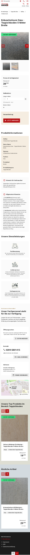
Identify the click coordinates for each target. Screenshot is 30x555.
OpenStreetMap (24, 394)
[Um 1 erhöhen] (25, 99)
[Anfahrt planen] (21, 1)
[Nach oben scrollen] (17, 553)
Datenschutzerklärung (9, 546)
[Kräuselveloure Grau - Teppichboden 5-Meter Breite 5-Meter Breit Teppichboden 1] (15, 46)
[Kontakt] (28, 1)
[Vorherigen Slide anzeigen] (3, 46)
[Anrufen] (24, 1)
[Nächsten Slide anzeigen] (27, 46)
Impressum (6, 542)
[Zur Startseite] (4, 4)
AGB (4, 544)
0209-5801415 (13, 350)
